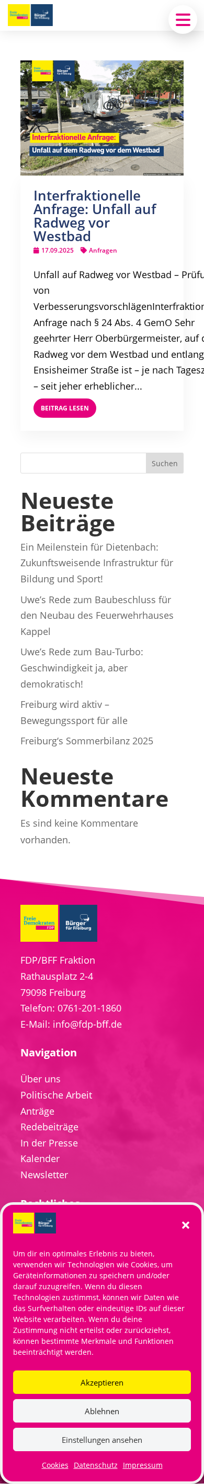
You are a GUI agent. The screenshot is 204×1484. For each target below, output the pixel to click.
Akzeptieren (102, 1382)
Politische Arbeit (56, 1095)
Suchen (165, 463)
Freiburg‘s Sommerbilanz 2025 (86, 740)
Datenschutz (96, 1465)
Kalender (40, 1158)
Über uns (40, 1079)
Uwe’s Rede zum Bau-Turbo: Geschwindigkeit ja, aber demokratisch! (81, 667)
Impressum (143, 1465)
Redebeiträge (49, 1126)
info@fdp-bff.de (87, 1024)
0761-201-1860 (89, 1008)
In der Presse (49, 1143)
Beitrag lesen (65, 408)
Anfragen (103, 250)
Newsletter (44, 1174)
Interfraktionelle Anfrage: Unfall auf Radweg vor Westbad (94, 215)
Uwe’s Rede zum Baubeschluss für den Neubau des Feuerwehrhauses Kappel (97, 615)
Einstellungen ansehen (102, 1440)
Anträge (37, 1111)
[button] (185, 1225)
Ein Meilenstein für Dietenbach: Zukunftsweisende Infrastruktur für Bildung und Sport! (96, 563)
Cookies (55, 1465)
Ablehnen (102, 1411)
